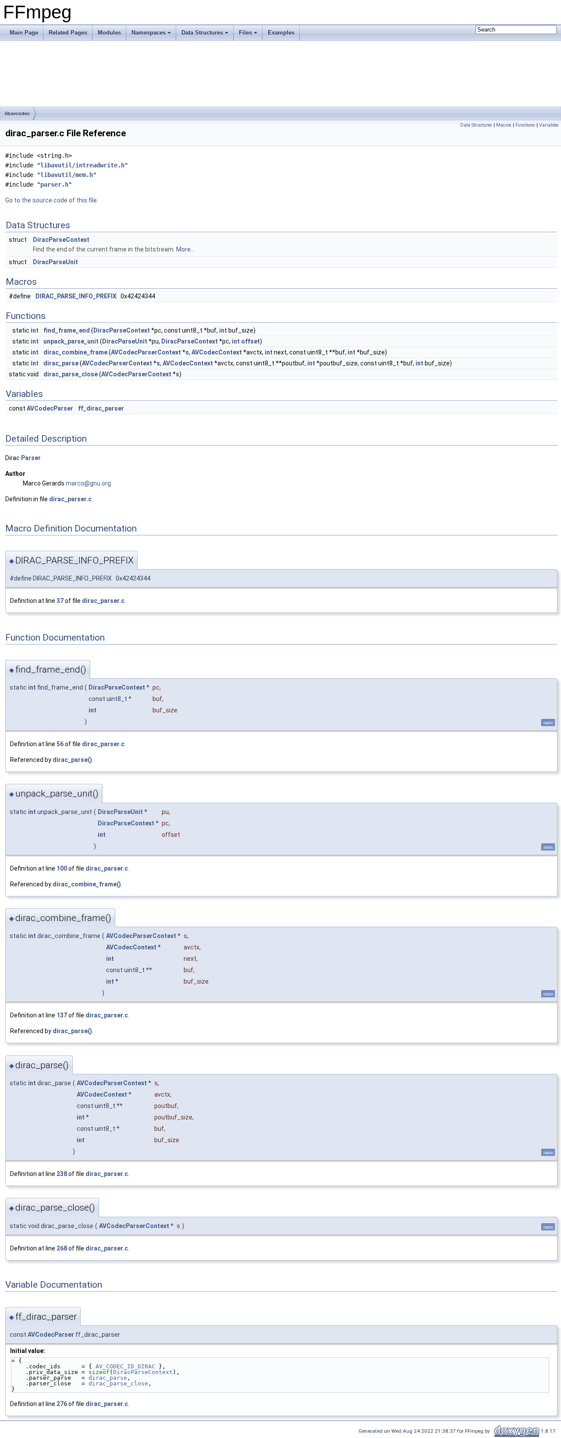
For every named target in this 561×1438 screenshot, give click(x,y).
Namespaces (148, 32)
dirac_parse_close (70, 374)
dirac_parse (60, 363)
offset (250, 341)
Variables (549, 125)
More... (185, 249)
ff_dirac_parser (101, 408)
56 (60, 743)
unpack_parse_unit (71, 341)
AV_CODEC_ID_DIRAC (125, 1366)
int (35, 330)
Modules (109, 32)
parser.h (54, 184)
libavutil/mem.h (66, 174)
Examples (281, 32)
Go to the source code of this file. (51, 200)
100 (62, 868)
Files (245, 32)
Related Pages (68, 32)
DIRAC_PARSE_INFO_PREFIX (76, 296)
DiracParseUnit (55, 262)
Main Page (24, 32)
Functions (525, 125)
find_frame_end (66, 330)
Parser (31, 457)
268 (62, 1248)
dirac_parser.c (70, 499)
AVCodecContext (217, 352)
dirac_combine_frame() (87, 884)
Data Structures (202, 32)
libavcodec (17, 113)
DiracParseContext (61, 239)
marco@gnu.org (88, 483)
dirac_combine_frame (75, 352)
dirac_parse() (72, 759)
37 (60, 600)
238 (62, 1173)
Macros (503, 125)
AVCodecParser (50, 408)
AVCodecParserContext (146, 352)
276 (62, 1403)
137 (62, 1015)
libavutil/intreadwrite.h (82, 165)
